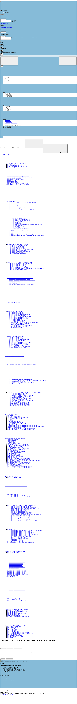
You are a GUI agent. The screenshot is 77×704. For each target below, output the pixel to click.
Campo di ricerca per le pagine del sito (7, 147)
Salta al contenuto (3, 0)
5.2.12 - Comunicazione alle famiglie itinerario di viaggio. (19, 404)
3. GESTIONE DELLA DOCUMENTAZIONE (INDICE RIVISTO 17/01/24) (19, 292)
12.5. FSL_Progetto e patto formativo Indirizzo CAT (16, 571)
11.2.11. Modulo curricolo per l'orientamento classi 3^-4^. (19, 516)
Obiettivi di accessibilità (7, 682)
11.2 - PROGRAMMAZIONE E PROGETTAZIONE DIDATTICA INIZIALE (21, 505)
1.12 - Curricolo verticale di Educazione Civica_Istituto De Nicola (19, 184)
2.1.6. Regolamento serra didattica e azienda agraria (18, 207)
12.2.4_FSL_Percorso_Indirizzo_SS (15, 565)
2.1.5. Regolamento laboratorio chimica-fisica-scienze (19, 206)
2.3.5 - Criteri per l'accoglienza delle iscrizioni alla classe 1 (19, 267)
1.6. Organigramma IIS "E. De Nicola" (14, 178)
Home (44, 139)
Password (13, 21)
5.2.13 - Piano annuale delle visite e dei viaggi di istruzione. (20, 405)
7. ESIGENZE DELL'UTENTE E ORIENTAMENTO (15, 438)
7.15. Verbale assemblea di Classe (13, 453)
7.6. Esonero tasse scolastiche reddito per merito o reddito (17, 444)
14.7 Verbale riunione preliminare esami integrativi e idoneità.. (18, 632)
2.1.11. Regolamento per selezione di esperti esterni (18, 230)
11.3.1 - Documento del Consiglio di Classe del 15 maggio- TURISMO (22, 532)
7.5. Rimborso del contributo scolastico (14, 443)
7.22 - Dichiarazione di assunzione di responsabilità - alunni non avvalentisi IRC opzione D (23, 460)
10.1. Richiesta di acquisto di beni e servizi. (15, 477)
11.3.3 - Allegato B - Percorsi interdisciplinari (17, 537)
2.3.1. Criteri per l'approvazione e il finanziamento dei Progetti (20, 263)
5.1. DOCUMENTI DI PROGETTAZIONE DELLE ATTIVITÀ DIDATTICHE (22, 364)
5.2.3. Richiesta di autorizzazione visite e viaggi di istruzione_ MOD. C (22, 395)
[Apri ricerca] (68, 61)
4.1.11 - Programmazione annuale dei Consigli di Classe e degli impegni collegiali (23, 322)
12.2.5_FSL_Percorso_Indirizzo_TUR (16, 566)
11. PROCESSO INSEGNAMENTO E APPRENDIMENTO (16, 486)
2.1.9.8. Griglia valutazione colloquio (18, 226)
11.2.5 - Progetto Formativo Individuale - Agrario (18, 510)
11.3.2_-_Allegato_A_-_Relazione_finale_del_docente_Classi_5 (20, 536)
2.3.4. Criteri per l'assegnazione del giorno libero (18, 266)
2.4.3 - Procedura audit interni (14, 281)
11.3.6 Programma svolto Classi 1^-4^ (16, 540)
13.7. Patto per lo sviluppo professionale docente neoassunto (18, 616)
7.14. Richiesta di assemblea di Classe (14, 452)
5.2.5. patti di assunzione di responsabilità (16, 397)
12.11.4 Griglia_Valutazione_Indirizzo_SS (17, 589)
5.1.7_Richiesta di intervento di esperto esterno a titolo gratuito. (20, 379)
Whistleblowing (5, 683)
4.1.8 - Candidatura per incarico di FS (16, 319)
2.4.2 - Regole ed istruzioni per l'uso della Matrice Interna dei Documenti (22, 280)
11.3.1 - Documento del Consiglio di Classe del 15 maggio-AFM (21, 531)
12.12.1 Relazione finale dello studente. (16, 599)
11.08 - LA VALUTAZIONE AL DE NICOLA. (16, 541)
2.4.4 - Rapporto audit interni (14, 282)
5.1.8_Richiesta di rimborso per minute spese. (17, 381)
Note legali (5, 678)
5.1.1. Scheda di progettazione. (14, 365)
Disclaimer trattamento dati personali (6, 694)
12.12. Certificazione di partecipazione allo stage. (16, 598)
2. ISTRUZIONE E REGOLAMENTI (12, 192)
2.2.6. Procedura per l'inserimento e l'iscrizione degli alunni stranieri (21, 249)
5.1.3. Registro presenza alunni (14, 367)
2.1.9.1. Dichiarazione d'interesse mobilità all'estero (21, 219)
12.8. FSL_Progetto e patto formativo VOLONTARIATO (17, 574)
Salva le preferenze (9, 659)
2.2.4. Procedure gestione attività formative (17, 247)
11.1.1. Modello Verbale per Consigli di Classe (17, 495)
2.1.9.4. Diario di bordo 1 (16, 222)
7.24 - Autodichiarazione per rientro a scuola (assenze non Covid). (19, 462)
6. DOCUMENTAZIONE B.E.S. (11, 414)
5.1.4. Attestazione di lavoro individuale (16, 368)
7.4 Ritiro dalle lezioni (11, 442)
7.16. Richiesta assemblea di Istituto (13, 454)
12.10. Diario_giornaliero (11, 576)
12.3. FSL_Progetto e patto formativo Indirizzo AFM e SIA (17, 569)
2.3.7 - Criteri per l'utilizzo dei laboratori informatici (18, 269)
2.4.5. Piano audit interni (13, 283)
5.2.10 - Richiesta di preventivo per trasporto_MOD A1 (19, 402)
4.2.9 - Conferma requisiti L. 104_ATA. (16, 345)
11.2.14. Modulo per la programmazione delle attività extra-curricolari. (21, 519)
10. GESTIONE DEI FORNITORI (11, 476)
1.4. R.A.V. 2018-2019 (11, 167)
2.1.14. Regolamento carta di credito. (16, 233)
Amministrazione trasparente (8, 685)
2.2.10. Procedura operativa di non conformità (17, 253)
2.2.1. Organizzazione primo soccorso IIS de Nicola (18, 245)
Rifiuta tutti (9, 648)
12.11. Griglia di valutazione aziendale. (14, 584)
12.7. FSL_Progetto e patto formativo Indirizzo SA (16, 573)
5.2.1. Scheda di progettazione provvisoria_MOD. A (18, 393)
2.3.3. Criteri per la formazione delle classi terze (17, 265)
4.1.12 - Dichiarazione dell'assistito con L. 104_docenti (19, 323)
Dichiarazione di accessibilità (8, 681)
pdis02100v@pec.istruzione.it (15, 670)
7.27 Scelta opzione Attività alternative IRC (15, 465)
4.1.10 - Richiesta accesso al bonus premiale (17, 321)
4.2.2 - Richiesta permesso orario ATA (16, 338)
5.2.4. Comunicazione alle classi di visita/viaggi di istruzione (20, 396)
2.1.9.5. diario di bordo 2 (16, 223)
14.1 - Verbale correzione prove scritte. (14, 626)
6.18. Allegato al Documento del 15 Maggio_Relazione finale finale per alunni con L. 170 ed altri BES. (25, 426)
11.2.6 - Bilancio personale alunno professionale (18, 511)
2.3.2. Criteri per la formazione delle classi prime (18, 264)
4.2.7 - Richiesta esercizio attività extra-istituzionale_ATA (19, 343)
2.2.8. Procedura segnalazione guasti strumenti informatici (19, 251)
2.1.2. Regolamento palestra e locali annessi (17, 203)
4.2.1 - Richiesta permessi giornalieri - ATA (17, 337)
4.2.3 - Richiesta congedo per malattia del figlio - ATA (19, 339)
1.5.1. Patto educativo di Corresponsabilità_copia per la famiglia (20, 177)
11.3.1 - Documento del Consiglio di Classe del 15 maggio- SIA (20, 533)
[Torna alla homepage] (38, 56)
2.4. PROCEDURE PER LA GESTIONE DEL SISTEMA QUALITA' (20, 278)
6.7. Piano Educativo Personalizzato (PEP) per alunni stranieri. (18, 417)
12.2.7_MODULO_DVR (14, 568)
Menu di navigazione (63, 152)
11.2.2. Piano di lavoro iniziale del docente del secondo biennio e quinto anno (23, 507)
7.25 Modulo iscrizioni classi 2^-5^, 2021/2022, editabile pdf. (18, 463)
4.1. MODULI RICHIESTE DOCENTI (14, 311)
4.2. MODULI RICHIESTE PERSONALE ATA (16, 336)
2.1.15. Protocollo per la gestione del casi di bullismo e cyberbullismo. (21, 234)
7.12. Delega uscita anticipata (12, 450)
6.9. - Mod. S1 (9, 419)
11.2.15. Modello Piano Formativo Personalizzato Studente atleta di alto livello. (23, 520)
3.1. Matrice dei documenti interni (13, 293)
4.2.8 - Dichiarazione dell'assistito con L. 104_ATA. (18, 344)
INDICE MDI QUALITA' (47, 141)
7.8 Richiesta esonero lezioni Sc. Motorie (14, 446)
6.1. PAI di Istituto (10, 415)
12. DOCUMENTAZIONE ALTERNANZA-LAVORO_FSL (16, 551)
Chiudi (2, 44)
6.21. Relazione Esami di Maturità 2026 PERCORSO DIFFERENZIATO (20, 429)
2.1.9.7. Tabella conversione (17, 225)
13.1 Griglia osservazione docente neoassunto (15, 610)
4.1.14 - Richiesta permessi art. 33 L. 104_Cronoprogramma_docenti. (21, 325)
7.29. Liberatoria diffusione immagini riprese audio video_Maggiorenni (19, 467)
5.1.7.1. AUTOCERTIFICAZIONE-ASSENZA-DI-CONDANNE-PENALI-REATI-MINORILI (29, 380)
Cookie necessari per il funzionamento (7, 656)
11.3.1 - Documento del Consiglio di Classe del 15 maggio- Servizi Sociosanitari (23, 534)
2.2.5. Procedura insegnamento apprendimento (17, 248)
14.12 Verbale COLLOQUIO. (12, 637)
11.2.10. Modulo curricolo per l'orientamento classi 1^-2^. (19, 515)
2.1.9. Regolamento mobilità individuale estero (17, 218)
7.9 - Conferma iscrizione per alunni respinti (15, 447)
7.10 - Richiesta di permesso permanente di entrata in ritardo (18, 448)
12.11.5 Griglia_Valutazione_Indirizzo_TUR (17, 590)
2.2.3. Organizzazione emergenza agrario (16, 246)
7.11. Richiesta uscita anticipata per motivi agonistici (16, 449)
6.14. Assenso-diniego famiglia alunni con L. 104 (16, 422)
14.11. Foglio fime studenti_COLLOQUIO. (15, 636)
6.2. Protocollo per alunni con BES (13, 416)
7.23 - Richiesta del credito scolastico (13, 461)
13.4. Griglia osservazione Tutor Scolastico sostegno (16, 613)
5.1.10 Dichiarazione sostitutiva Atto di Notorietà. (18, 383)
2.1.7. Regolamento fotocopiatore (15, 208)
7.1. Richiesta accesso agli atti (12, 439)
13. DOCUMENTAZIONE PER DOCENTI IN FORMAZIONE (17, 609)
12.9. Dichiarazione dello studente (13, 575)
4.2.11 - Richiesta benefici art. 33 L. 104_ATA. (17, 347)
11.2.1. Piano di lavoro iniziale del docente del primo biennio (20, 506)
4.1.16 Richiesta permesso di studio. (15, 327)
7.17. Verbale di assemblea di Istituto (13, 455)
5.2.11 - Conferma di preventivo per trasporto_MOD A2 (19, 403)
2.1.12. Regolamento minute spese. (15, 231)
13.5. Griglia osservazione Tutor (13, 614)
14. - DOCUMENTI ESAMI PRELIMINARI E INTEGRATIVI (16, 625)
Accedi (2, 14)
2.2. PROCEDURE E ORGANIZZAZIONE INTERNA (17, 244)
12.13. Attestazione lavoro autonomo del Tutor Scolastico (17, 600)
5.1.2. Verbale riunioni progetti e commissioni (17, 366)
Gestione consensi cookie (7, 684)
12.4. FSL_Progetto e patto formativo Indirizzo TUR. (16, 570)
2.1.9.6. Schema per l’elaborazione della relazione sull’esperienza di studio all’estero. (27, 224)
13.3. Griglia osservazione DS (12, 612)
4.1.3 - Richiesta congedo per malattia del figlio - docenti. (19, 314)
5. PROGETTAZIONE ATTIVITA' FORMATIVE (14, 356)
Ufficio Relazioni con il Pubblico (8, 680)
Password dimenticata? (4, 23)
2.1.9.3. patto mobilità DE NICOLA (18, 221)
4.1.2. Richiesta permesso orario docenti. (16, 313)
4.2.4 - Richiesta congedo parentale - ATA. (17, 340)
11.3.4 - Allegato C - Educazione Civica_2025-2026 (18, 538)
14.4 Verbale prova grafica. (12, 629)
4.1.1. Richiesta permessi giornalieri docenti (17, 312)
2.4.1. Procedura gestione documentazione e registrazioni (19, 279)
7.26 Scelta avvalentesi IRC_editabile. (14, 464)
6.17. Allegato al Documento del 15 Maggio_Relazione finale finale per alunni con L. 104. (23, 425)
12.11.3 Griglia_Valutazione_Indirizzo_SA (17, 588)
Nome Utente (13, 20)
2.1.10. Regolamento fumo (14, 229)
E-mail (12, 37)
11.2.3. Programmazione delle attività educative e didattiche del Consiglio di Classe (24, 508)
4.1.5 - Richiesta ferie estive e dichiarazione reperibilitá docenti (20, 316)
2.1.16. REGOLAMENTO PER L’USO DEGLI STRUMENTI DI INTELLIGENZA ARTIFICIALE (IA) (28, 235)
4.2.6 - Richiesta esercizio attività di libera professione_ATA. (20, 342)
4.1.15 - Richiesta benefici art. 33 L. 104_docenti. (18, 326)
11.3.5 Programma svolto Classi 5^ (15, 539)
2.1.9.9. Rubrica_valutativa (16, 227)
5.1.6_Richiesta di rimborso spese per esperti (17, 370)
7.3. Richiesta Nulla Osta (11, 441)
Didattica (44, 140)
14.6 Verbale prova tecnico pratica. (13, 631)
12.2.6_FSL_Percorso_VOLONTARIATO (17, 567)
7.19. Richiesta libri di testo (12, 457)
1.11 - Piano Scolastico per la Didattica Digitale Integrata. (17, 183)
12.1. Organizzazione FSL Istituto (13, 552)
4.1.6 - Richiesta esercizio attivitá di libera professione (19, 317)
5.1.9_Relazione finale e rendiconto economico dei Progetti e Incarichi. (22, 382)
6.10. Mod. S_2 (10, 420)
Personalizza (3, 648)
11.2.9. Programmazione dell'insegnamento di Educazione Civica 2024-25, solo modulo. (25, 514)
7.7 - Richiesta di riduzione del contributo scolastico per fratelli (18, 445)
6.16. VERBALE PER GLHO (12, 424)
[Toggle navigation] (9, 61)
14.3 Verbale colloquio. (11, 628)
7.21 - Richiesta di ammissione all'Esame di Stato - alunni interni (18, 459)
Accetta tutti (17, 648)
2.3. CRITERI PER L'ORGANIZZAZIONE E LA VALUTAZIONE (19, 262)
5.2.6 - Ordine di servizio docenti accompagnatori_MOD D (20, 398)
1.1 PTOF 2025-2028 (11, 164)
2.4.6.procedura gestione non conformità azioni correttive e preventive (21, 284)
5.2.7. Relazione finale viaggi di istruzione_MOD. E (18, 399)
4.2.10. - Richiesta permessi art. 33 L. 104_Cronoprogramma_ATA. (21, 346)
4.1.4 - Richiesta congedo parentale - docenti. (17, 315)
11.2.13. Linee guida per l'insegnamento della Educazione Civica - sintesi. (22, 518)
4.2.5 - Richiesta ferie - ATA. (14, 341)
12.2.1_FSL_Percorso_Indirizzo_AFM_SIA (17, 562)
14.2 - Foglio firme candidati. (12, 627)
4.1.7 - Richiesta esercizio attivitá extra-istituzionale (18, 318)
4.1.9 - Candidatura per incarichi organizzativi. (17, 320)
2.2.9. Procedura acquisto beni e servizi (16, 252)
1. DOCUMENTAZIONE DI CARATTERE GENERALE (16, 163)
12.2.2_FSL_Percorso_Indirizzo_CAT (16, 563)
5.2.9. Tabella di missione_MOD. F (15, 401)
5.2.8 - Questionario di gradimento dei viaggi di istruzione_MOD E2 (21, 400)
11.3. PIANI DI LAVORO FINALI (13, 529)
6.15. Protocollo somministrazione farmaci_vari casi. (16, 423)
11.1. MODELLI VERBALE (12, 494)
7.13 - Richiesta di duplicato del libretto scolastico (16, 451)
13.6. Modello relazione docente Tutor (14, 615)
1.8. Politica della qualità (11, 180)
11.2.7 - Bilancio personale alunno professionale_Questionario (20, 512)
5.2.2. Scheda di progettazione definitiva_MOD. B (18, 394)
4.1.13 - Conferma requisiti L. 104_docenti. (17, 324)
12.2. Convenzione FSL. (11, 561)
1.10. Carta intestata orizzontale (12, 182)
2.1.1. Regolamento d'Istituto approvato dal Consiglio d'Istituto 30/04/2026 (22, 202)
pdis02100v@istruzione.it (14, 669)
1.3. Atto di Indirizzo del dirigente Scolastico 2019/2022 (17, 166)
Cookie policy (5, 677)
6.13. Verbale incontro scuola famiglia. (14, 421)
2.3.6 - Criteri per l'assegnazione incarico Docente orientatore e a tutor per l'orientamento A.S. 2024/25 (27, 268)
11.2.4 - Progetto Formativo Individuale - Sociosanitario (19, 509)
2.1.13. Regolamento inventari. (14, 232)
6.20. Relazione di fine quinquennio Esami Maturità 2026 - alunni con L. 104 (21, 428)
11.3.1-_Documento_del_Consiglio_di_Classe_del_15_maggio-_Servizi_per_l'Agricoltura (25, 530)
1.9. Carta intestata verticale (12, 181)
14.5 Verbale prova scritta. (12, 630)
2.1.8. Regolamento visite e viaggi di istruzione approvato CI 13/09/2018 (22, 209)
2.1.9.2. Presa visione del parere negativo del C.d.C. (21, 220)
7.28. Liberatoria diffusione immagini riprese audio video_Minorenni (19, 466)
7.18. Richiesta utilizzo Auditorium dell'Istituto (15, 456)
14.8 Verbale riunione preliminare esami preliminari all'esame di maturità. (20, 633)
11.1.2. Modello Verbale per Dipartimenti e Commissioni (19, 496)
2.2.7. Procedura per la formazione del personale (18, 250)
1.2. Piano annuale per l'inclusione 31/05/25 (15, 165)
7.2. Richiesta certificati (11, 440)
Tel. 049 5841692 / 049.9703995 (10, 668)
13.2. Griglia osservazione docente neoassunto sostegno (17, 611)
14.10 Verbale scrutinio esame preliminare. (14, 635)
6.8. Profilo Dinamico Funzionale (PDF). (14, 418)
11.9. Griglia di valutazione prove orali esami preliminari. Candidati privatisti (20, 542)
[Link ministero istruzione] (5, 1)
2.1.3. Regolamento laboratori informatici (16, 204)
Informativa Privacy (6, 679)
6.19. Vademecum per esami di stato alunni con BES (16, 427)
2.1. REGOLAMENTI (11, 201)
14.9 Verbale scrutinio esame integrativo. (14, 634)
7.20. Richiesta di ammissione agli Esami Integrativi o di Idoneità (18, 458)
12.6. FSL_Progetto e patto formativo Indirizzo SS (16, 572)
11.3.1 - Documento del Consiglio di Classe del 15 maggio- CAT (21, 535)
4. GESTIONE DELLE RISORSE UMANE (13, 302)
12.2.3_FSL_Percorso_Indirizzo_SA (16, 564)
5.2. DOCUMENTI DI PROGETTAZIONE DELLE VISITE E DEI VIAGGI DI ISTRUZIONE (25, 392)
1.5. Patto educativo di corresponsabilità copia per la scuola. (18, 176)
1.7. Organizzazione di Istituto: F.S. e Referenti (15, 179)
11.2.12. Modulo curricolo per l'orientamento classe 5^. (19, 517)
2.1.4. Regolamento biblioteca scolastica (16, 205)
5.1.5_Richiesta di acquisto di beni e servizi (17, 369)
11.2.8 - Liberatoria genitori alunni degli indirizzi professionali (20, 513)
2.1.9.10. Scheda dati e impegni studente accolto (20, 228)
